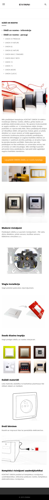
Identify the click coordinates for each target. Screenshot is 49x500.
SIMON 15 (9, 66)
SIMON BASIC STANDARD (14, 54)
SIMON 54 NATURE (12, 43)
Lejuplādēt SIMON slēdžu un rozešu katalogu (24, 160)
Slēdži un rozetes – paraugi (16, 35)
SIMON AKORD (10, 70)
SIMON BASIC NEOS (12, 58)
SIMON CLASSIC (11, 73)
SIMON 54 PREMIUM (12, 39)
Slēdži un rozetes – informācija (17, 30)
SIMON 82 (9, 46)
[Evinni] (24, 4)
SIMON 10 (9, 62)
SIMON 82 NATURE (12, 50)
